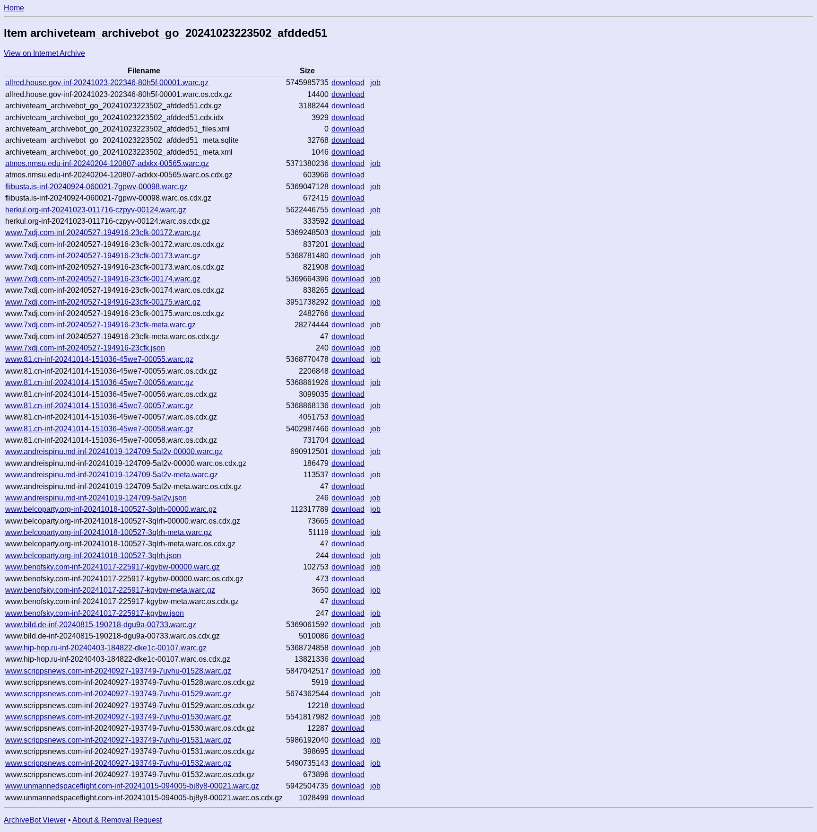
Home (14, 8)
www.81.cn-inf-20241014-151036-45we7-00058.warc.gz (99, 429)
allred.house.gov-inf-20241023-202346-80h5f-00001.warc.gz (107, 83)
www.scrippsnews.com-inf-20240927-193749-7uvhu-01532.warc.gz (118, 763)
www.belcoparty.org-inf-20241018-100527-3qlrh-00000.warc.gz (111, 509)
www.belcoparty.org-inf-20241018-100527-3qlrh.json (93, 556)
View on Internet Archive (44, 53)
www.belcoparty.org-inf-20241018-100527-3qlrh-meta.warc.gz (108, 532)
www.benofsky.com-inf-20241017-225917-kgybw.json (94, 613)
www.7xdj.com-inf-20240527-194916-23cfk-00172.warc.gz (102, 232)
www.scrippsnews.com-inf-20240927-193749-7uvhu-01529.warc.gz (118, 694)
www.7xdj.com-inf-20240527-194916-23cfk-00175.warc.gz (102, 302)
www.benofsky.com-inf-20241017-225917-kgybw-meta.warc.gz (110, 590)
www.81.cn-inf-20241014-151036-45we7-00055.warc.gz (99, 359)
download (348, 83)
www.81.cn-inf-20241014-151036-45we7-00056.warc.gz (99, 382)
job (375, 83)
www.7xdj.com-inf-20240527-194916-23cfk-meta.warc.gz (100, 325)
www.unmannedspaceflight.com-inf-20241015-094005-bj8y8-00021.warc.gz (132, 786)
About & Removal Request (117, 820)
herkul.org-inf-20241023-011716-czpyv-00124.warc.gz (95, 210)
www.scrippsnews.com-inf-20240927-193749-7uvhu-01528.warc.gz (118, 671)
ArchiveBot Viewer (35, 820)
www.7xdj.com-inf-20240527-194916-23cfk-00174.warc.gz (102, 279)
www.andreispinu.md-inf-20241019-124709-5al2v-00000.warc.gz (114, 451)
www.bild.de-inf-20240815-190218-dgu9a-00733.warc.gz (100, 625)
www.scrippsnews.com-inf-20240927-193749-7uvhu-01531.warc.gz (118, 740)
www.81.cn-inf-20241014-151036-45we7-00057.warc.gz (99, 406)
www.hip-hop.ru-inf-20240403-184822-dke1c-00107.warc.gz (106, 648)
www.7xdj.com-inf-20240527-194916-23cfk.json (85, 348)
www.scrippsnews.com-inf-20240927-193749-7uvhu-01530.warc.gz (118, 717)
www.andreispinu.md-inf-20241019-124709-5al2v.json (96, 498)
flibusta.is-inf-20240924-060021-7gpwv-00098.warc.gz (96, 187)
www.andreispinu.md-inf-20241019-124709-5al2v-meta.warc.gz (111, 475)
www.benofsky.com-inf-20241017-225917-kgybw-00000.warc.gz (112, 567)
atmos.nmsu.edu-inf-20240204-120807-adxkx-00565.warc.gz (107, 163)
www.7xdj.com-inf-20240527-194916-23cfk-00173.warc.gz (102, 256)
